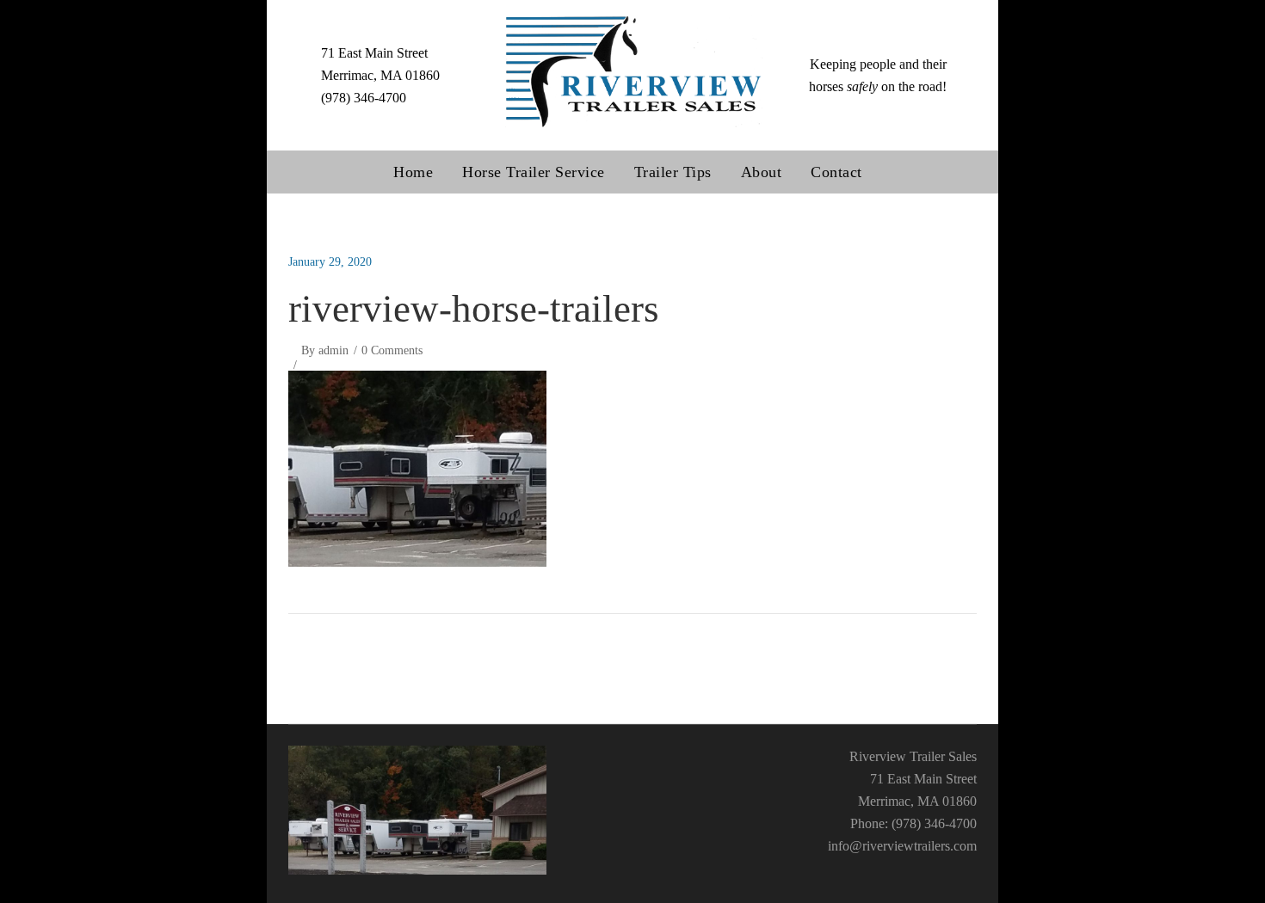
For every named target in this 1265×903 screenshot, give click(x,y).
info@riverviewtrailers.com (902, 845)
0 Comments (392, 350)
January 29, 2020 (330, 261)
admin (333, 350)
